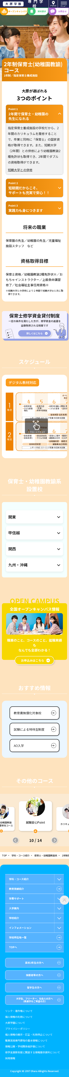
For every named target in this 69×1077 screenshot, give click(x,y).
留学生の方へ (34, 987)
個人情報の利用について (19, 1017)
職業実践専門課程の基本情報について (26, 1040)
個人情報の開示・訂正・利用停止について (29, 1034)
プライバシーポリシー (17, 1028)
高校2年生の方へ (34, 962)
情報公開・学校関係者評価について (25, 1046)
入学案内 (14, 908)
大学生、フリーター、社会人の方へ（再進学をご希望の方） (34, 1000)
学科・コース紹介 (21, 855)
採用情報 (10, 1058)
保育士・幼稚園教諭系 (45, 855)
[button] (15, 840)
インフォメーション (20, 927)
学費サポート (16, 898)
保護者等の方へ (34, 975)
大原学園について (15, 1022)
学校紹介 (14, 918)
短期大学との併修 (20, 170)
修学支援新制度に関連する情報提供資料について (32, 1052)
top (4, 855)
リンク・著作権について (19, 1011)
